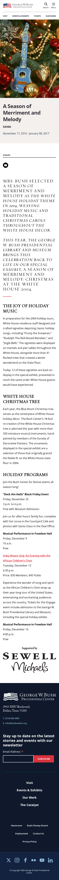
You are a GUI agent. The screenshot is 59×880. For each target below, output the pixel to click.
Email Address (13, 752)
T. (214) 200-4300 (11, 718)
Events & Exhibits (29, 790)
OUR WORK (51, 16)
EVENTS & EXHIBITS (20, 16)
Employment (21, 833)
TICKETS (37, 16)
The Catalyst (29, 805)
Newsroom (16, 825)
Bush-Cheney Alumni (37, 825)
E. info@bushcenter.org (15, 723)
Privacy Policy (29, 841)
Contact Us (38, 833)
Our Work (29, 797)
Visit (29, 783)
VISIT (5, 16)
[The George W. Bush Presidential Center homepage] (18, 5)
